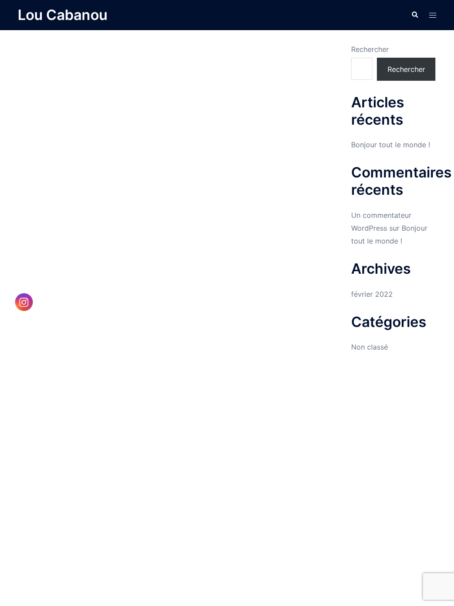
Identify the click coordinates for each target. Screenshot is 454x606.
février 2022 (372, 294)
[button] (414, 15)
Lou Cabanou (62, 15)
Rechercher (370, 49)
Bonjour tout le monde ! (390, 144)
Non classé (369, 346)
